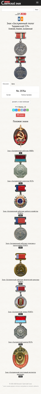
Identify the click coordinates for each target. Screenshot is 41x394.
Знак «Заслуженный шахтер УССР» (20, 342)
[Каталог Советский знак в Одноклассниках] (22, 19)
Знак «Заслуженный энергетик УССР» (20, 181)
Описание (6, 84)
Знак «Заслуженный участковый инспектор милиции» (20, 373)
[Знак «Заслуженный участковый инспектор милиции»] (20, 357)
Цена (13, 84)
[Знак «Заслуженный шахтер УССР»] (20, 327)
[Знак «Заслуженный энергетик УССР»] (20, 166)
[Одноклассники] (19, 110)
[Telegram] (22, 110)
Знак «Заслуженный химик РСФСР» (20, 312)
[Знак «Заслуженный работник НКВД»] (20, 136)
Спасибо (21, 115)
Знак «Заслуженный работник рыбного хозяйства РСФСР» (20, 212)
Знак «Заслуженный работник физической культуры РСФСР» (20, 281)
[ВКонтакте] (16, 110)
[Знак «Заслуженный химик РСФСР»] (20, 297)
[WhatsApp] (27, 110)
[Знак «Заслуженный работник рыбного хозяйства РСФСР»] (20, 196)
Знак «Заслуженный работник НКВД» (20, 151)
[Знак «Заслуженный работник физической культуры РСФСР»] (20, 265)
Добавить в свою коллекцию (20, 102)
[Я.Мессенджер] (13, 110)
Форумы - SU (22, 107)
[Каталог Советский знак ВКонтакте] (19, 19)
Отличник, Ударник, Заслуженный (20, 29)
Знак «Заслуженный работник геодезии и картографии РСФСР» (20, 244)
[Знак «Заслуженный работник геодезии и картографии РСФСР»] (20, 228)
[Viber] (24, 110)
